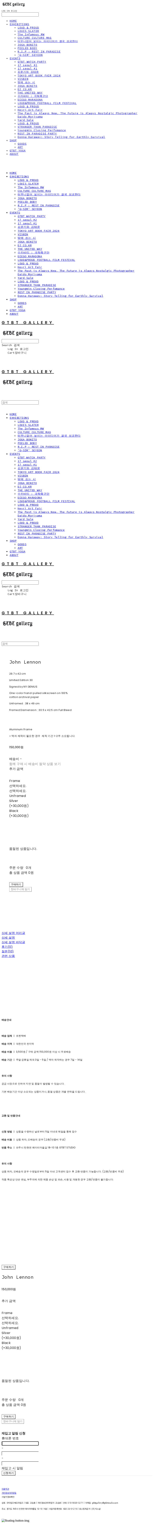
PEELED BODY (27, 48)
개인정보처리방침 (9, 1493)
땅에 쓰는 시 (26, 82)
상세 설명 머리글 (13, 933)
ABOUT (14, 154)
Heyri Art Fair (30, 110)
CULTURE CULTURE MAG (35, 38)
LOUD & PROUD (28, 27)
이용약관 (5, 1489)
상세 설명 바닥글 (13, 942)
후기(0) (7, 947)
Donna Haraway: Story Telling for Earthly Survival (61, 137)
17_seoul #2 (27, 65)
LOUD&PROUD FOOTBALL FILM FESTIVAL (47, 103)
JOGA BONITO (27, 45)
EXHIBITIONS (19, 24)
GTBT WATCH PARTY (32, 61)
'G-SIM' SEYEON (30, 55)
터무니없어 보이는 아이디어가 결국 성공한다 (48, 41)
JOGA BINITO (27, 86)
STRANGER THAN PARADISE (37, 127)
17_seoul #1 (27, 68)
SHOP (13, 140)
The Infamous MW (31, 34)
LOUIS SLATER (28, 31)
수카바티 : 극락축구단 (33, 96)
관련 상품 (8, 956)
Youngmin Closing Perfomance (42, 130)
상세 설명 (8, 937)
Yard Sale (26, 120)
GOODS (22, 143)
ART (20, 147)
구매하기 (8, 1267)
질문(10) (8, 951)
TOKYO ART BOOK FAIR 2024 (39, 75)
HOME (13, 21)
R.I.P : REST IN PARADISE (39, 51)
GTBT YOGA (18, 150)
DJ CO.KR (25, 89)
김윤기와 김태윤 (28, 72)
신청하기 (8, 1473)
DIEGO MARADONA (30, 99)
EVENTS (15, 58)
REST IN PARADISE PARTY (37, 133)
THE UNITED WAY (30, 92)
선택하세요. (17, 786)
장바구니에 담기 (12, 1421)
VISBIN (23, 79)
